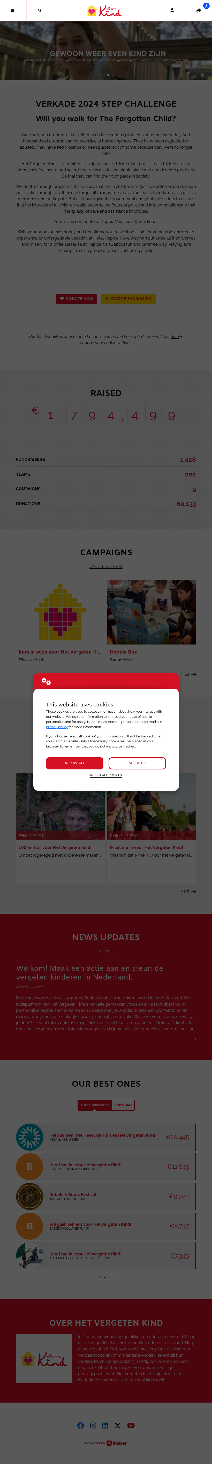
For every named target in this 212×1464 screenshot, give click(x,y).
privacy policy (57, 727)
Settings (137, 763)
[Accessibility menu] (206, 6)
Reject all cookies (106, 775)
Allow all (75, 763)
